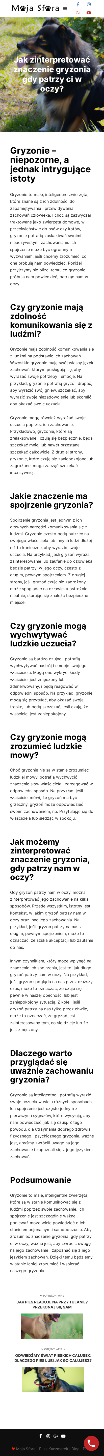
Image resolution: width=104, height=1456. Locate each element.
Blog (75, 1448)
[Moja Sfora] (35, 8)
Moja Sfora (25, 1448)
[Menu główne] (65, 8)
